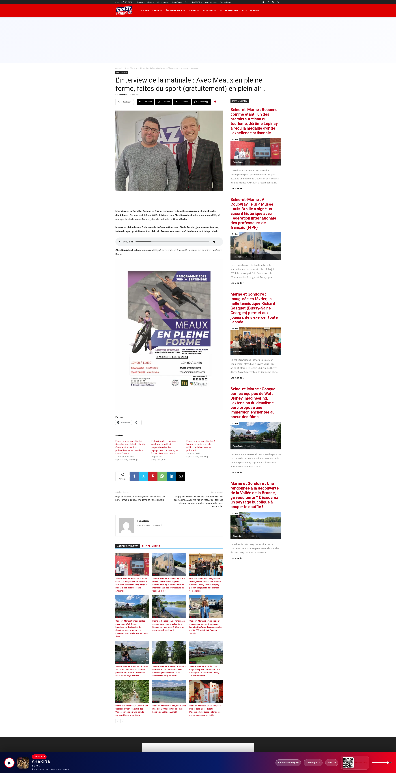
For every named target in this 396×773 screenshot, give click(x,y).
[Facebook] (268, 2)
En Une (119, 574)
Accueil (118, 68)
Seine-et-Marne (163, 2)
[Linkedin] (171, 476)
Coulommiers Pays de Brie (126, 662)
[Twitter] (278, 2)
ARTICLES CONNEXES (127, 546)
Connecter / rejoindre (145, 2)
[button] (263, 2)
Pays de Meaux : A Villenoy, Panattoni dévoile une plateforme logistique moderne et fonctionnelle (140, 498)
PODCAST (196, 2)
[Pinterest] (152, 476)
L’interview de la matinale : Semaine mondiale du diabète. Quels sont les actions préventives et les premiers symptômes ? (130, 447)
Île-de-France (177, 2)
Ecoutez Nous (225, 2)
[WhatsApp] (162, 476)
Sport (187, 2)
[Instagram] (273, 2)
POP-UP (332, 762)
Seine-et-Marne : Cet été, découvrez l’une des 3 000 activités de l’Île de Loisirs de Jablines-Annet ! (169, 709)
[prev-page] (117, 721)
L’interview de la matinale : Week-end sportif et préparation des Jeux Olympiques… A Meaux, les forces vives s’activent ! (164, 447)
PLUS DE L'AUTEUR (151, 546)
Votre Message (211, 2)
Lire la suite (236, 188)
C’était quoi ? (313, 762)
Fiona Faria (238, 162)
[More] (215, 102)
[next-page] (122, 721)
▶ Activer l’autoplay (288, 762)
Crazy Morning (131, 68)
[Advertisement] (198, 40)
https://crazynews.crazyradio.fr (149, 525)
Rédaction (123, 95)
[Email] (180, 476)
